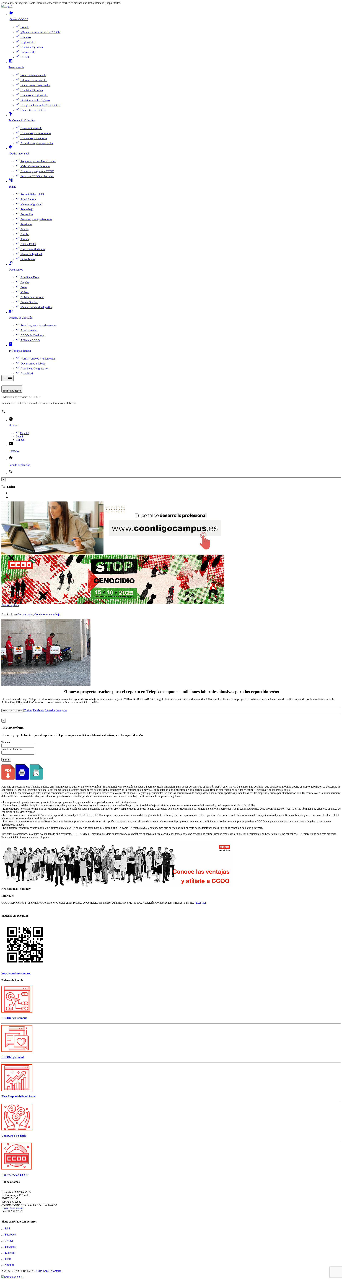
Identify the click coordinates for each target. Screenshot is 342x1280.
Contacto (56, 1270)
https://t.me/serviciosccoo (16, 973)
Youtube (9, 1264)
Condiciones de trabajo (47, 614)
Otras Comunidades (12, 1208)
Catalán (20, 436)
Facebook (38, 710)
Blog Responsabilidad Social (18, 1096)
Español (22, 433)
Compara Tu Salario (13, 1135)
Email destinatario (11, 749)
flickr (7, 1258)
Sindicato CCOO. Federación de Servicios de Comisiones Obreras (38, 403)
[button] (5, 605)
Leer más (201, 902)
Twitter (28, 710)
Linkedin (50, 710)
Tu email (6, 742)
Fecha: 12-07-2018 (12, 710)
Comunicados (25, 614)
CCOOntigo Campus (14, 1017)
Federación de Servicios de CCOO (21, 396)
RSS (7, 1228)
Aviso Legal (42, 1270)
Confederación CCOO (14, 1174)
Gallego (20, 439)
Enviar (6, 759)
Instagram (61, 710)
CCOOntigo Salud (12, 1057)
